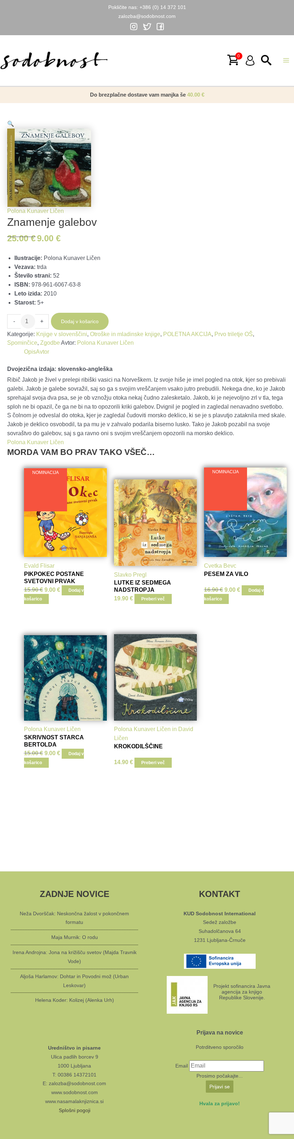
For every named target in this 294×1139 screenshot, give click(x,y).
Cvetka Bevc (220, 566)
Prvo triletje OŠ (233, 334)
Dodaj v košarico (80, 321)
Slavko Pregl (130, 575)
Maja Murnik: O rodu (74, 937)
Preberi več (153, 598)
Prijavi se (219, 1086)
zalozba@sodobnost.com (147, 16)
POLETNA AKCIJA (187, 334)
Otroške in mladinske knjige (125, 334)
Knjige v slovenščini (61, 334)
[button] (49, 124)
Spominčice (22, 343)
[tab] (30, 352)
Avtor (42, 352)
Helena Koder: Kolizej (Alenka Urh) (74, 1000)
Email (181, 1066)
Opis (30, 352)
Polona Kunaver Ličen (105, 343)
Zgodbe (50, 343)
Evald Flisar (39, 566)
